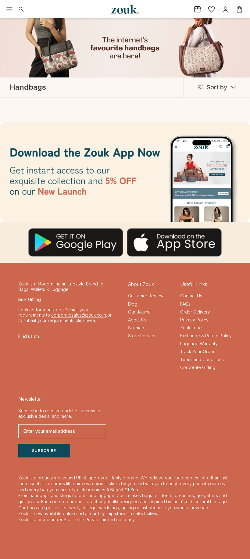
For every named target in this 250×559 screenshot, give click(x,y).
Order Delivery (195, 311)
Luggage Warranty (199, 343)
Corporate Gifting (197, 367)
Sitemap (136, 327)
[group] (125, 172)
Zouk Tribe (191, 327)
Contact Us (191, 295)
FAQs (185, 303)
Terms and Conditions (202, 359)
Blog (132, 303)
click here (84, 320)
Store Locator (142, 335)
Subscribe (44, 450)
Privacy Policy (194, 319)
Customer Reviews (147, 295)
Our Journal (140, 311)
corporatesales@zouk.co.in (78, 314)
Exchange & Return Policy (206, 335)
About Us (137, 319)
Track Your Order (197, 351)
